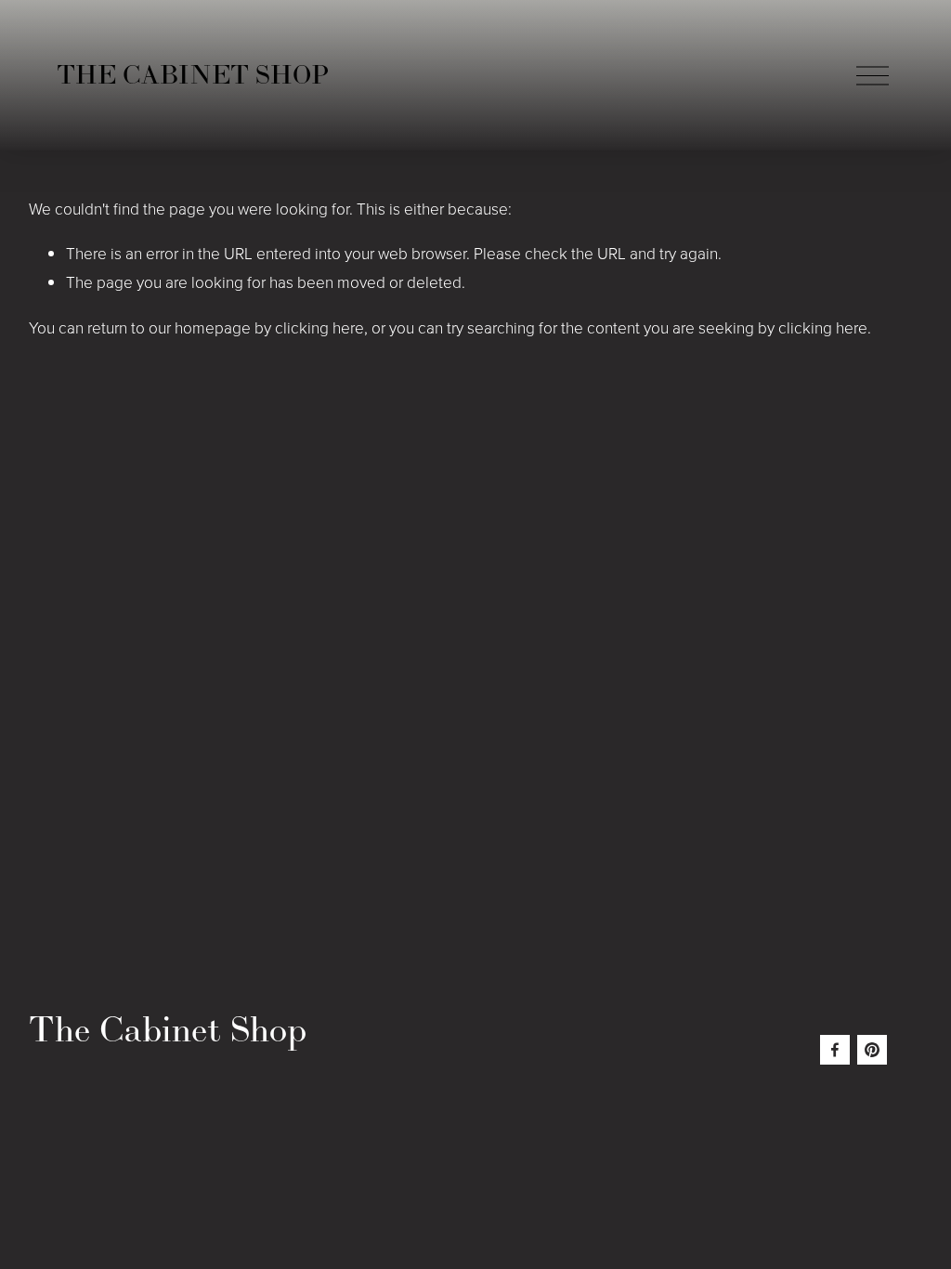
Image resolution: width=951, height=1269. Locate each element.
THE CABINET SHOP (193, 74)
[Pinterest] (872, 1050)
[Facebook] (835, 1050)
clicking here (319, 327)
